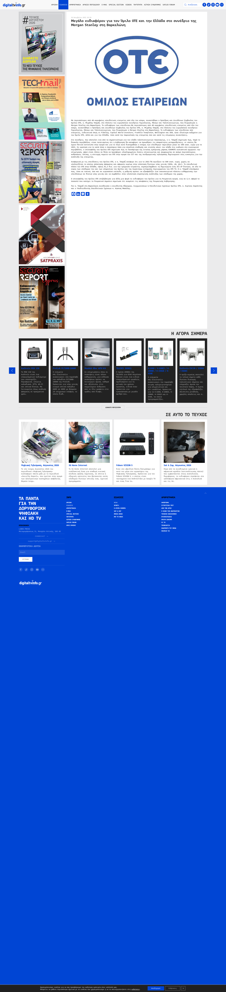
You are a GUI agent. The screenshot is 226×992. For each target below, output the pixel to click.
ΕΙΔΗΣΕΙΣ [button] (63, 4)
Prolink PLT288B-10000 (64, 368)
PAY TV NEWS (118, 517)
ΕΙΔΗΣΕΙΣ (69, 505)
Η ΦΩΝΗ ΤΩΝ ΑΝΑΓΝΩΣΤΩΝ (170, 511)
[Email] (222, 5)
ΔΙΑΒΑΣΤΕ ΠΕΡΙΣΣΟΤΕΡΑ (113, 407)
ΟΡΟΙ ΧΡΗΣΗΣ (71, 525)
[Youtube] (217, 5)
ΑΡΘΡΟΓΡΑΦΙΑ (71, 508)
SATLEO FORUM (169, 4)
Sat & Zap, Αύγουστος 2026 (177, 465)
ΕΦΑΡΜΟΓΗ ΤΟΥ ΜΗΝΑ (168, 528)
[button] (12, 370)
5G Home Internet (78, 465)
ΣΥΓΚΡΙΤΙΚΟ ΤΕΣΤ (167, 505)
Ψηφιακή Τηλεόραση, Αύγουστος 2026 (40, 465)
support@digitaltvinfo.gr (40, 541)
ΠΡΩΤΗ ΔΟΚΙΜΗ (166, 519)
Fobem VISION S (124, 465)
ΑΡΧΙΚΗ (54, 4)
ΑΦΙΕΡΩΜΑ (165, 502)
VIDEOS (128, 4)
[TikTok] (209, 5)
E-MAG (104, 4)
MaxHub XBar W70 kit (95, 368)
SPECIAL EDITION (116, 4)
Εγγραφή (25, 559)
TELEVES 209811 (123, 368)
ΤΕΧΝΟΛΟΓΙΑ (165, 525)
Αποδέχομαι (156, 988)
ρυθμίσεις (135, 989)
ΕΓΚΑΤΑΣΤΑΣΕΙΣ (166, 517)
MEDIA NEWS (118, 514)
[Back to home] (14, 4)
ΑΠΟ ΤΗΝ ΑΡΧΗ (166, 508)
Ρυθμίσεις (173, 988)
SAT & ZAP (117, 511)
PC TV (163, 522)
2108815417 (40, 536)
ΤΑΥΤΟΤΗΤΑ (137, 4)
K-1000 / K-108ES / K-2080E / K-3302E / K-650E (158, 371)
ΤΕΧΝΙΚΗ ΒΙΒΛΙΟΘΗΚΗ (168, 514)
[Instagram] (213, 5)
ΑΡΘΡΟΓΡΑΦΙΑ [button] (75, 4)
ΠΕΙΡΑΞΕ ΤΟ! (165, 531)
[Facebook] (204, 5)
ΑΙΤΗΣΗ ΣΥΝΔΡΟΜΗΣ (152, 4)
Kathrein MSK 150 (30, 368)
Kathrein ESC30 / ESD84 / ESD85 (192, 370)
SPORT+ (116, 505)
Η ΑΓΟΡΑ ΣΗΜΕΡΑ (120, 508)
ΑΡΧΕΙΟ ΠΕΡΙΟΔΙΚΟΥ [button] (91, 4)
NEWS (116, 502)
